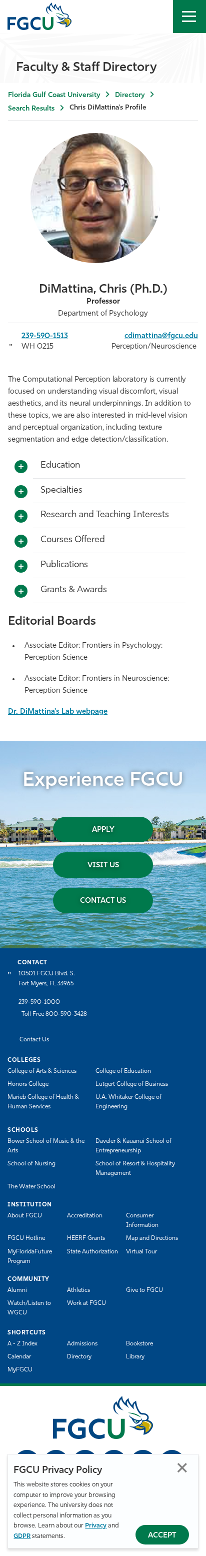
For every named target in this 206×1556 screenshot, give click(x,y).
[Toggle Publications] (21, 566)
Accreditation (84, 1216)
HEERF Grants (86, 1238)
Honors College (28, 1084)
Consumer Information (142, 1220)
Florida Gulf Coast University (54, 95)
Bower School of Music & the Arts (46, 1146)
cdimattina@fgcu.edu (161, 336)
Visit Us (103, 865)
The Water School (32, 1187)
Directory (129, 95)
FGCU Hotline (26, 1238)
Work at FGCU (86, 1303)
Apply (103, 830)
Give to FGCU (144, 1290)
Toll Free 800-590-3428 (54, 1014)
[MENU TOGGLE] (189, 16)
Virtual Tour (141, 1252)
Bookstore (139, 1344)
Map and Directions (152, 1238)
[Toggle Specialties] (21, 492)
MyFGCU (20, 1370)
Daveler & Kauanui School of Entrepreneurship (134, 1146)
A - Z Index (23, 1344)
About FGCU (25, 1216)
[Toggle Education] (21, 467)
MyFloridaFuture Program (30, 1256)
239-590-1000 (39, 1002)
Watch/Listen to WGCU (29, 1308)
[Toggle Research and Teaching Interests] (21, 516)
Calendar (19, 1357)
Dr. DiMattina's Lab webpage (58, 712)
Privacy (95, 1525)
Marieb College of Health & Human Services (43, 1102)
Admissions (82, 1344)
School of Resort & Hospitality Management (135, 1168)
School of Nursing (32, 1164)
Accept (162, 1535)
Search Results (31, 109)
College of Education (123, 1071)
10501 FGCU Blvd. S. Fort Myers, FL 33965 (46, 978)
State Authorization (92, 1252)
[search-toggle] (156, 16)
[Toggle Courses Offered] (21, 541)
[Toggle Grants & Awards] (21, 591)
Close (182, 1467)
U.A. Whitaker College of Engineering (129, 1102)
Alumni (17, 1290)
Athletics (78, 1290)
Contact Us (103, 901)
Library (135, 1357)
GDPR (22, 1536)
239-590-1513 (45, 336)
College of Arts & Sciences (42, 1071)
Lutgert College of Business (132, 1084)
